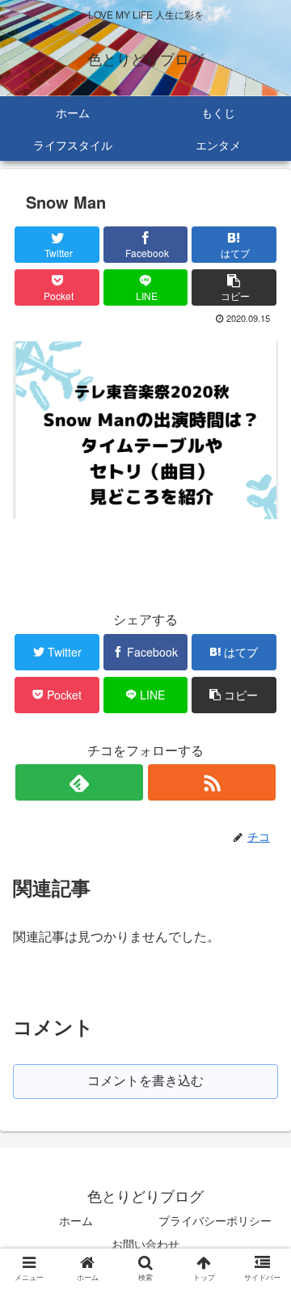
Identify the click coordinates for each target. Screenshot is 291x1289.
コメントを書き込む (145, 1081)
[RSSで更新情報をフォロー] (211, 782)
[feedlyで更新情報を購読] (78, 782)
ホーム (76, 1220)
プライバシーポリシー (215, 1220)
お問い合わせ (145, 1244)
